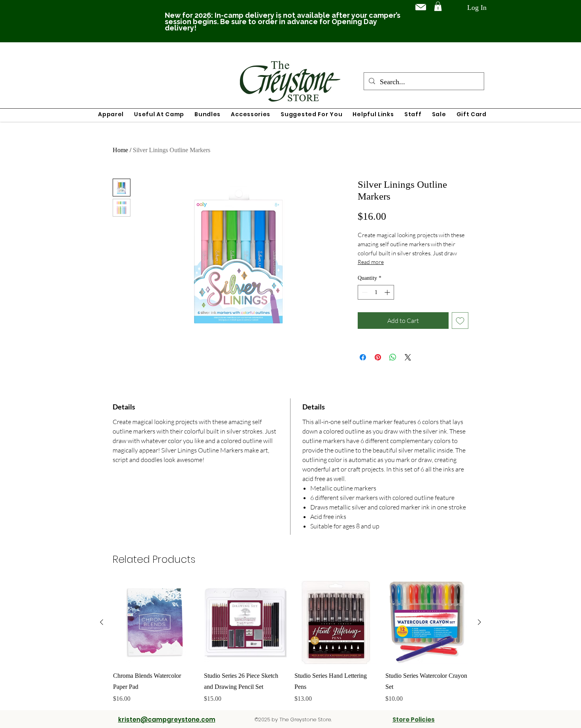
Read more (371, 261)
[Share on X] (408, 357)
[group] (290, 642)
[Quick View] (154, 622)
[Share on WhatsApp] (393, 357)
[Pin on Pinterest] (378, 357)
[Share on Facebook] (363, 357)
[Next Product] (479, 622)
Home (120, 150)
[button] (438, 6)
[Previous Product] (101, 622)
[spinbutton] (376, 292)
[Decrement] (364, 292)
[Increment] (388, 292)
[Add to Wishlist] (460, 320)
